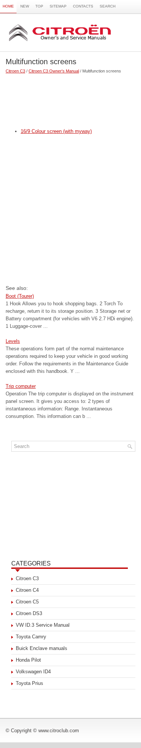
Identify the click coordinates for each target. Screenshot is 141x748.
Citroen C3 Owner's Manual (54, 71)
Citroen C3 (15, 71)
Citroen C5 (27, 602)
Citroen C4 (27, 590)
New (24, 6)
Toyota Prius (29, 683)
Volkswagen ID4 (33, 671)
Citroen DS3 (29, 613)
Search (107, 6)
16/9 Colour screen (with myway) (56, 131)
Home (8, 6)
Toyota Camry (31, 636)
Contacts (83, 6)
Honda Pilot (28, 660)
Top (39, 6)
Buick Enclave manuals (41, 648)
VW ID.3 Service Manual (43, 625)
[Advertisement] (70, 97)
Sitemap (58, 6)
